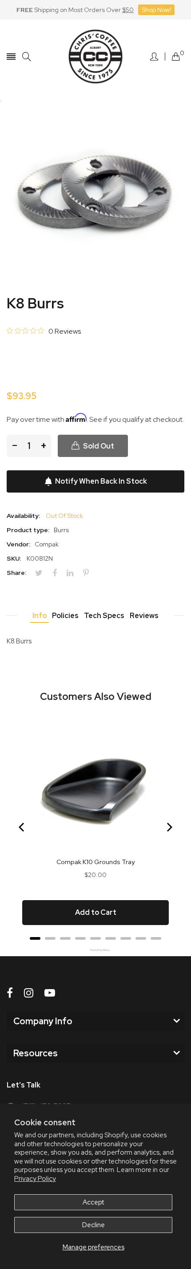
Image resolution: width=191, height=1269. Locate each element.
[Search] (26, 56)
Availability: (23, 516)
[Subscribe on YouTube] (49, 992)
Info (39, 615)
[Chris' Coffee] (95, 56)
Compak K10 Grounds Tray (95, 862)
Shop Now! (156, 10)
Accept (93, 1202)
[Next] (169, 827)
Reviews (144, 615)
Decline (93, 1225)
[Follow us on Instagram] (28, 992)
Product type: (28, 530)
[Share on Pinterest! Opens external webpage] (89, 573)
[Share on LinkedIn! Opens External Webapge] (73, 573)
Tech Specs (104, 615)
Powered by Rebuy (95, 950)
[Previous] (22, 827)
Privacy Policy (35, 1178)
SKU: (14, 558)
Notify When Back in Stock (101, 481)
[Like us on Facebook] (10, 992)
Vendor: (18, 544)
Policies (65, 615)
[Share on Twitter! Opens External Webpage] (42, 573)
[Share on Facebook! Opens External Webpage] (58, 573)
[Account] (154, 57)
